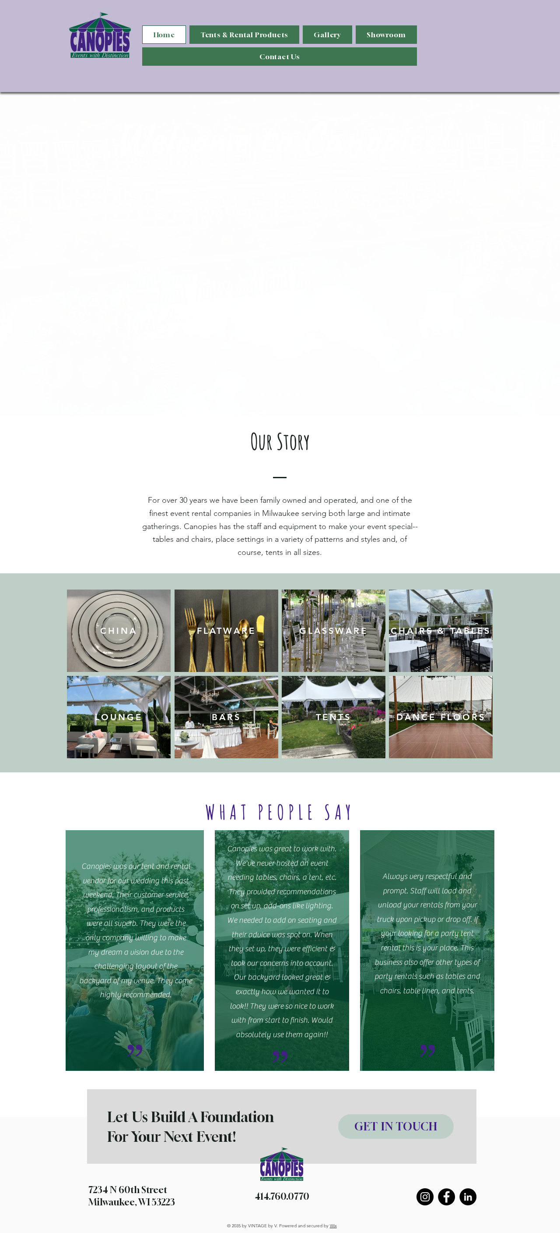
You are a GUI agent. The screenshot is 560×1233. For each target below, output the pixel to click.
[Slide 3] (280, 394)
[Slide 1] (262, 394)
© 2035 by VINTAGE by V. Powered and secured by (282, 1226)
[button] (244, 34)
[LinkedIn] (467, 1196)
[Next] (522, 253)
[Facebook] (446, 1196)
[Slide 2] (271, 394)
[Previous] (38, 253)
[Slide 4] (288, 394)
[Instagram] (425, 1196)
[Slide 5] (297, 394)
